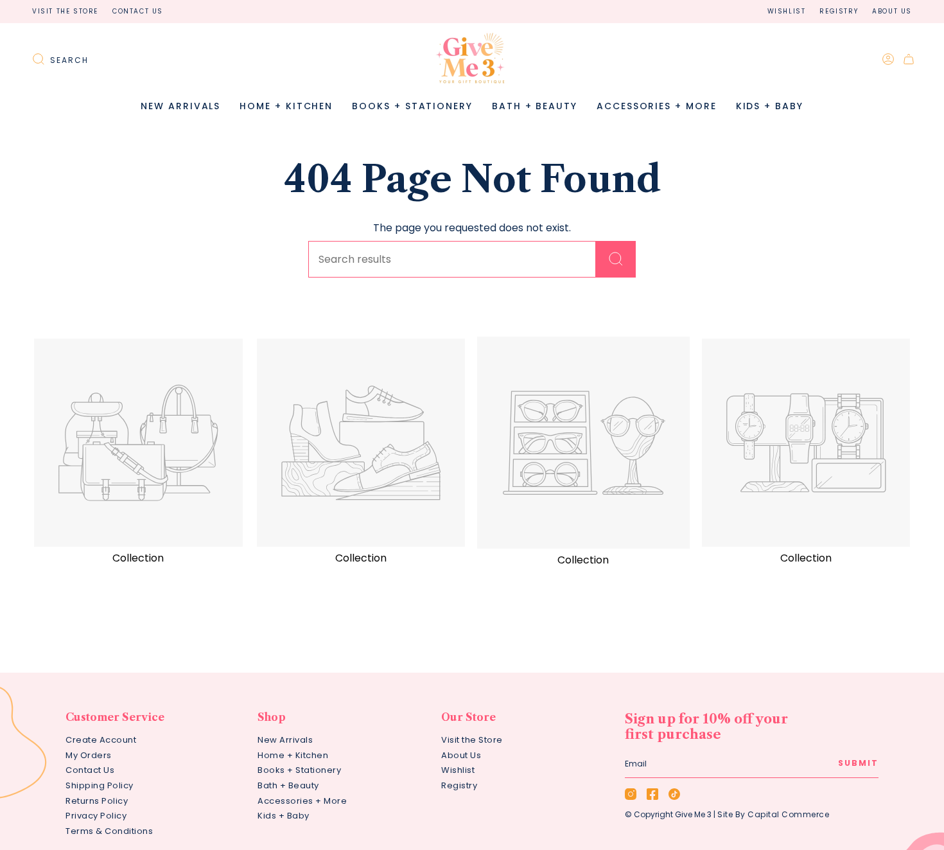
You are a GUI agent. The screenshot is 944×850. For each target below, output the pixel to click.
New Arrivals (285, 740)
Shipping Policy (100, 785)
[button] (286, 106)
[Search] (616, 259)
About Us (892, 11)
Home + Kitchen (293, 755)
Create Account (101, 740)
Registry (838, 11)
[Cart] (908, 59)
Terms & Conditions (109, 831)
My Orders (89, 755)
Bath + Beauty (288, 785)
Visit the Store (65, 11)
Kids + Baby (284, 816)
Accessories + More (302, 801)
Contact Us (137, 11)
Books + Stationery (299, 770)
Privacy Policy (96, 816)
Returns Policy (97, 801)
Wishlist (786, 11)
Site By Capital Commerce (773, 814)
